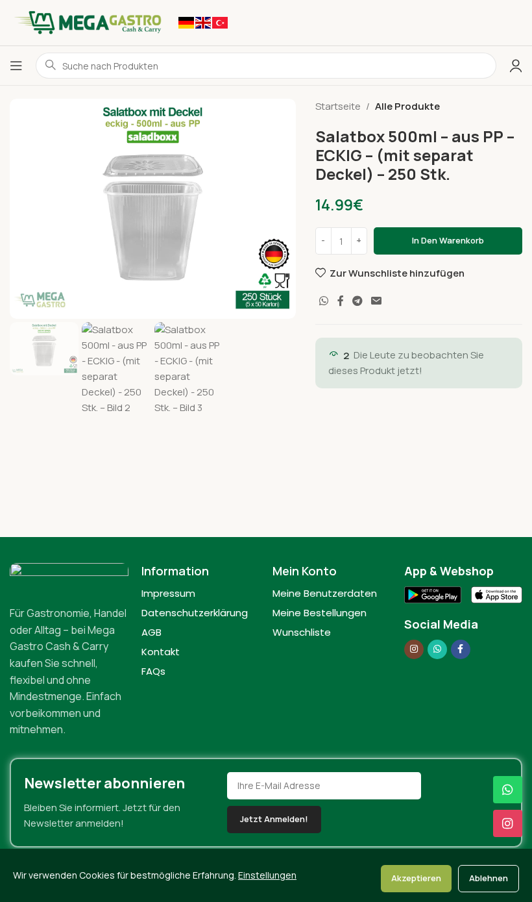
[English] (203, 21)
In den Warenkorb (448, 240)
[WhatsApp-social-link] (324, 301)
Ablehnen (488, 878)
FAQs (153, 671)
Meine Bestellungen (319, 613)
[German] (186, 21)
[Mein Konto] (516, 66)
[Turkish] (220, 21)
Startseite (338, 106)
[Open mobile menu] (16, 66)
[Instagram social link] (414, 649)
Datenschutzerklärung (194, 613)
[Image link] (69, 576)
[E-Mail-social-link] (376, 301)
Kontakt (160, 651)
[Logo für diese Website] (87, 22)
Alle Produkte (407, 106)
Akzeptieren (416, 878)
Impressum (168, 593)
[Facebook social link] (340, 301)
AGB (151, 632)
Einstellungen (267, 875)
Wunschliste (301, 632)
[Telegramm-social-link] (357, 301)
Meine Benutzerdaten (324, 593)
